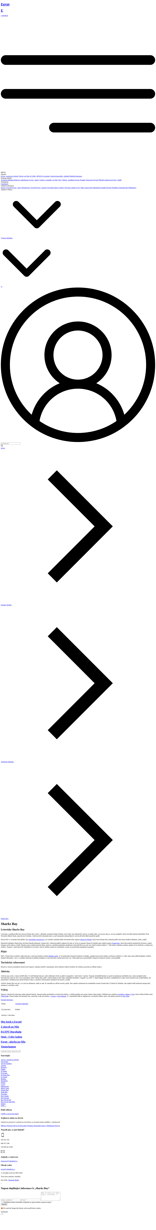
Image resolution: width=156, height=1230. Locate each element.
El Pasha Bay (5, 1075)
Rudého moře (53, 956)
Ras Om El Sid (6, 1100)
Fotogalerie (4, 184)
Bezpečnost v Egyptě (29, 188)
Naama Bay (116, 943)
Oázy (60, 180)
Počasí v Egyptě (6, 188)
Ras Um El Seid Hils (8, 1102)
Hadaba (3, 1079)
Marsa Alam (5, 1088)
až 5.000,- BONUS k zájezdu (39, 176)
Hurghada (4, 1081)
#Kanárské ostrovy (40, 1126)
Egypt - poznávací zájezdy (10, 176)
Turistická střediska (7, 180)
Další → (3, 1106)
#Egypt (57, 1126)
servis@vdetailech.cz (8, 1169)
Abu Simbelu (61, 996)
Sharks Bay (5, 919)
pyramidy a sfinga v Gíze (126, 994)
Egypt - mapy (16, 188)
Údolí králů (4, 996)
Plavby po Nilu (24, 176)
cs (1, 286)
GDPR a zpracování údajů (10, 1114)
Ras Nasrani (5, 1098)
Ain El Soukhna (6, 1063)
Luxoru (53, 996)
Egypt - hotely (34, 180)
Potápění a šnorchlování (120, 188)
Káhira (3, 1083)
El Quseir (4, 1077)
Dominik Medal (13, 1180)
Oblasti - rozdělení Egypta (70, 180)
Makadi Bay (5, 1086)
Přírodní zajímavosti (105, 180)
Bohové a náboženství (21, 180)
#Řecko (3, 1126)
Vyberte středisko (7, 238)
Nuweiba (4, 1094)
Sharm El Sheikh (86, 939)
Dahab (3, 1069)
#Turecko (9, 1126)
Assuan (3, 1065)
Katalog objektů (6, 605)
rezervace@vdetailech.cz (9, 1161)
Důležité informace (75, 176)
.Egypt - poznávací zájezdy (10, 1060)
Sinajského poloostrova (36, 939)
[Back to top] (17, 1228)
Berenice (4, 1067)
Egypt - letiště (117, 180)
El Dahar (4, 1071)
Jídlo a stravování (86, 188)
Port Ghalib (5, 1096)
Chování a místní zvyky (72, 188)
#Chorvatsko (22, 1126)
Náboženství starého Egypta (102, 188)
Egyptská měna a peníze (56, 188)
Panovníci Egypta (92, 180)
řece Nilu (126, 996)
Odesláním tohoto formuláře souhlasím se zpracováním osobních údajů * (27, 1202)
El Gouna (4, 1073)
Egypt (3, 448)
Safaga (3, 1104)
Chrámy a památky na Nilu (48, 180)
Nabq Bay (4, 1092)
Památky (83, 180)
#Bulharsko (51, 1126)
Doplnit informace (7, 1000)
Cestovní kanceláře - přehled (59, 176)
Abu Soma (4, 1062)
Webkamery (132, 188)
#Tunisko (30, 1126)
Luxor (3, 1084)
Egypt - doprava (41, 188)
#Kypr (15, 1126)
